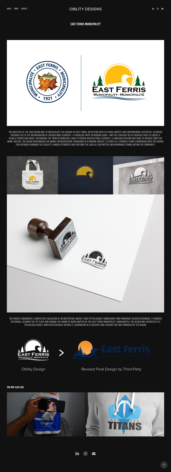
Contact (24, 8)
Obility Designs (85, 9)
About (9, 8)
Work (16, 8)
